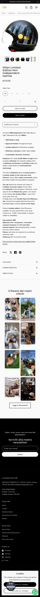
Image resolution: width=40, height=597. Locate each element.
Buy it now (20, 115)
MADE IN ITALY (8, 273)
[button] (35, 101)
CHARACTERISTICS (10, 268)
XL (29, 93)
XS (5, 93)
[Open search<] (26, 7)
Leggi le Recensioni (20, 405)
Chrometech (7, 262)
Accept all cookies (20, 584)
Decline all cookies (20, 591)
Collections (11, 13)
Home (3, 13)
